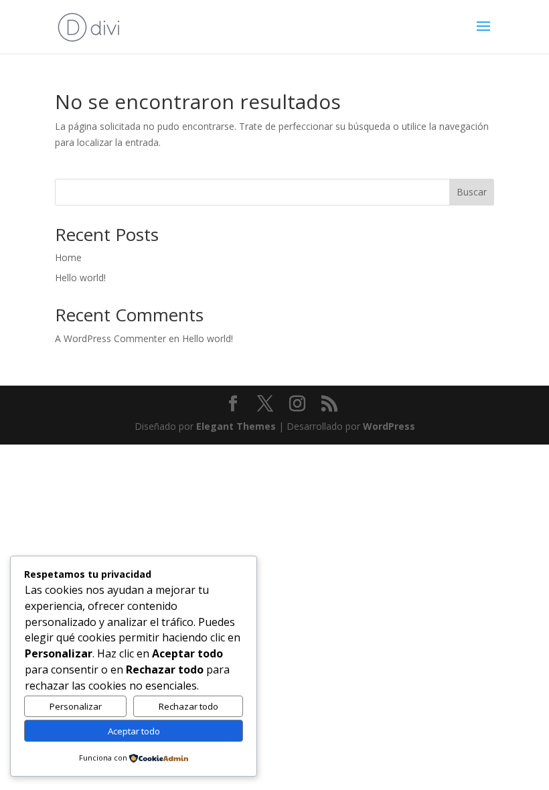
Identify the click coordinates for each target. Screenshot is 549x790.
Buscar (472, 191)
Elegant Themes (236, 426)
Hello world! (80, 277)
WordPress (389, 426)
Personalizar (76, 706)
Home (68, 257)
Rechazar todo (188, 706)
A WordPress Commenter (110, 338)
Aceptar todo (134, 731)
